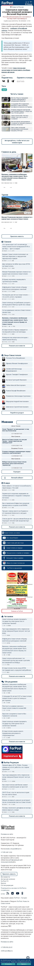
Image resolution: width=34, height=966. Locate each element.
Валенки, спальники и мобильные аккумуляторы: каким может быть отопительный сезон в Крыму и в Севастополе (14, 177)
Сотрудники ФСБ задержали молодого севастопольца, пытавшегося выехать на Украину (21, 105)
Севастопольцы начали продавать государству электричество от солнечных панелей (14, 621)
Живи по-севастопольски (15, 563)
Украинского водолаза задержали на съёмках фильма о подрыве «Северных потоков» (16, 496)
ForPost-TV (4, 881)
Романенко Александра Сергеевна (18, 396)
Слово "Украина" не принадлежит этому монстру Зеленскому (15, 430)
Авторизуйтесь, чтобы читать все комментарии (17, 142)
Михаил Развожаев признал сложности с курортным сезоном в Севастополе (17, 218)
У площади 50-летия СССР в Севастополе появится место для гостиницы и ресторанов (16, 698)
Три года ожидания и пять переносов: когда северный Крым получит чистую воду (16, 631)
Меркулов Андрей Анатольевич (17, 401)
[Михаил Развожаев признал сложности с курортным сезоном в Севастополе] (17, 197)
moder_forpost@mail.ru (13, 849)
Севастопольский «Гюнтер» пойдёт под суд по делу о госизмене (19, 117)
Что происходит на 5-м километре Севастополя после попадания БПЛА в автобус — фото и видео (16, 247)
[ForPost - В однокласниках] (22, 894)
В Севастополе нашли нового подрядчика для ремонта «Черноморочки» (12, 733)
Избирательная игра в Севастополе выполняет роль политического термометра (14, 463)
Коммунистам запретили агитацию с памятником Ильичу (15, 339)
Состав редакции (7, 885)
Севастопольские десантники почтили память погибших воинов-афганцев (16, 70)
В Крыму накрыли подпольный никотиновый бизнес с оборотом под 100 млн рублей (21, 111)
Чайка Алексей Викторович (16, 385)
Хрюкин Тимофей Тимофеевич (17, 374)
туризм (28, 213)
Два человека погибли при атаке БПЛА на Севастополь (16, 265)
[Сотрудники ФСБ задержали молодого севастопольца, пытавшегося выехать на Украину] (6, 104)
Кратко (3, 883)
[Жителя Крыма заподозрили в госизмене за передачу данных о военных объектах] (6, 122)
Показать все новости (17, 346)
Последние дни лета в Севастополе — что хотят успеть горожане (15, 296)
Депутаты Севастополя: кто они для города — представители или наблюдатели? (14, 441)
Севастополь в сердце (14, 548)
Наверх (28, 957)
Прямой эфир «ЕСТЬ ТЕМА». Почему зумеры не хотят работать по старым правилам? (15, 767)
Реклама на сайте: (7, 942)
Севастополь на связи (12, 533)
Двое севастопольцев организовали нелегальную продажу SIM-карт (19, 129)
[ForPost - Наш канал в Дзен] (25, 894)
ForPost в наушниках (14, 568)
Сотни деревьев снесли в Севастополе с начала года (16, 311)
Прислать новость (17, 236)
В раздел (17, 472)
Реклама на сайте (7, 834)
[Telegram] (13, 81)
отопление (27, 170)
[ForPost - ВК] (12, 894)
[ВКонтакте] (4, 81)
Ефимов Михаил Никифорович (17, 363)
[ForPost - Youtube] (17, 894)
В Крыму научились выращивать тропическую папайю (14, 280)
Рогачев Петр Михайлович (15, 358)
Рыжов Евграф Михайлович (16, 391)
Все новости (5, 877)
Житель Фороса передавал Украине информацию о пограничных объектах (19, 99)
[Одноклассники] (8, 81)
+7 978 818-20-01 (6, 947)
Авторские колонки (8, 879)
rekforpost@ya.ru (7, 951)
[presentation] (5, 187)
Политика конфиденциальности (21, 962)
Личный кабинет (17, 478)
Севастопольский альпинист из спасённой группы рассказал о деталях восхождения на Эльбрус (16, 660)
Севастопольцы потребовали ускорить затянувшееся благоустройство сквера (16, 304)
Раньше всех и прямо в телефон (17, 553)
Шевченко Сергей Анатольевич (17, 407)
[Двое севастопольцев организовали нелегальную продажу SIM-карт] (6, 128)
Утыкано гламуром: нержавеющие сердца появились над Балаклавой (16, 452)
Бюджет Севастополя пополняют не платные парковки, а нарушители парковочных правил (15, 256)
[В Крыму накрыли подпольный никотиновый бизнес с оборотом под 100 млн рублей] (6, 110)
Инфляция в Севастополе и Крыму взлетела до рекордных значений (14, 288)
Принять (23, 964)
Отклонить (8, 964)
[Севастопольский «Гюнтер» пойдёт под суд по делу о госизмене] (6, 116)
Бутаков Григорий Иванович (16, 380)
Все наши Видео (12, 538)
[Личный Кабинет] (26, 2)
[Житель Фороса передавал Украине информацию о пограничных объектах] (6, 98)
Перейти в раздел (17, 413)
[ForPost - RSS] (7, 894)
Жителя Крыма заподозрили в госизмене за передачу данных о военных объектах (21, 123)
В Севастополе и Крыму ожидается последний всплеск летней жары (14, 331)
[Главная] (7, 3)
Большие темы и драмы (14, 558)
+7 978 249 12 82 (6, 852)
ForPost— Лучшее (20, 898)
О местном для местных (15, 543)
